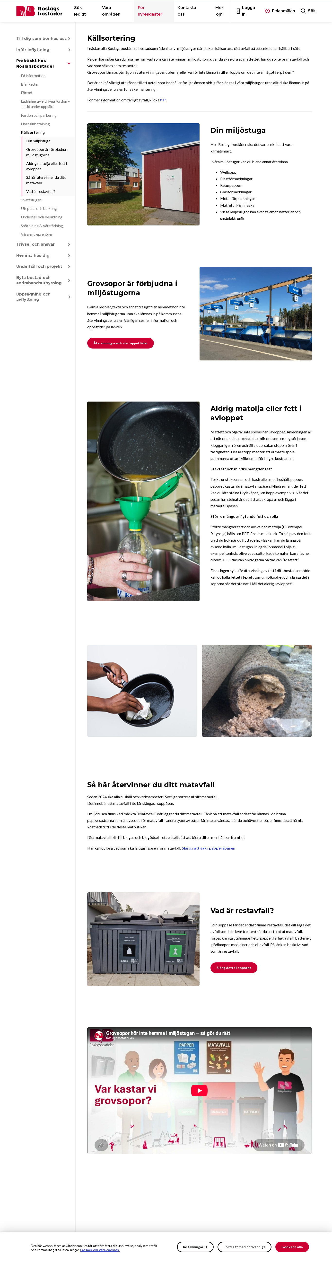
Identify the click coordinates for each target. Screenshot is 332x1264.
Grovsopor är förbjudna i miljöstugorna (47, 152)
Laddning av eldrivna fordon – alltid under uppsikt (45, 104)
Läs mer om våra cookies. (100, 1250)
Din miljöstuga (38, 140)
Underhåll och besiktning (41, 217)
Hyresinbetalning (35, 123)
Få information (33, 75)
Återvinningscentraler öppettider (120, 343)
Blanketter (30, 84)
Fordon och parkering (39, 115)
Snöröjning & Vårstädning (42, 225)
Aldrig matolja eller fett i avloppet (46, 166)
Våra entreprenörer (37, 234)
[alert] (166, 1248)
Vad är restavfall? (40, 191)
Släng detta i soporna (234, 968)
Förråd (26, 92)
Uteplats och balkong (39, 208)
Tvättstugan (31, 199)
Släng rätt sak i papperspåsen (208, 848)
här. (163, 100)
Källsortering (33, 132)
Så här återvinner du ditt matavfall (46, 180)
